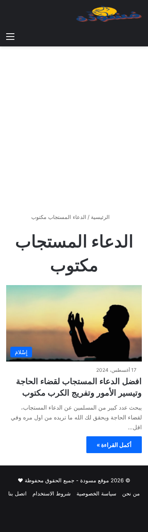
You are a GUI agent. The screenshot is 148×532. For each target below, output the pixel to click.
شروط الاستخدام (51, 493)
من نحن (131, 493)
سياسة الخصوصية (96, 493)
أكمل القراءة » (114, 444)
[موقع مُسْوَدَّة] (109, 14)
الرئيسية (101, 217)
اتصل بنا (17, 493)
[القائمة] (10, 36)
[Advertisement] (74, 133)
